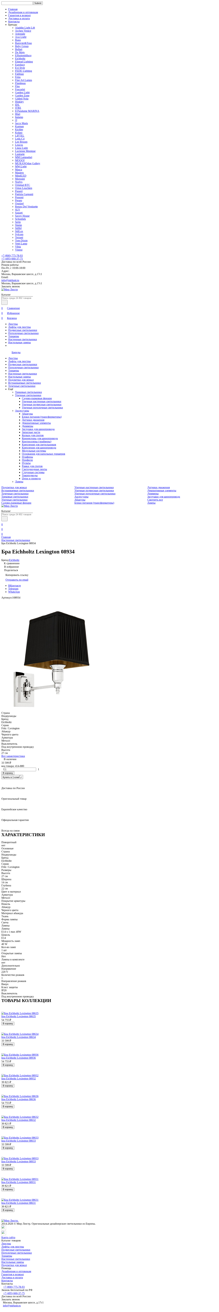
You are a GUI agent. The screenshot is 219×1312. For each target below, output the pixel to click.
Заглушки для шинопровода (38, 429)
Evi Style (20, 67)
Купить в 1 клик (11, 777)
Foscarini (20, 89)
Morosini (20, 178)
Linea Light (21, 148)
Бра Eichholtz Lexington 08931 (18, 1182)
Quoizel (19, 203)
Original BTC (22, 185)
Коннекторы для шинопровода (40, 438)
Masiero (19, 172)
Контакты (14, 21)
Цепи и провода (31, 478)
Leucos (19, 144)
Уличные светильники (28, 395)
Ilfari (17, 114)
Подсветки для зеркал (21, 379)
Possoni (19, 197)
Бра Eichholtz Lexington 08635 (18, 1016)
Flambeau (20, 83)
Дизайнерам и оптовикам (23, 12)
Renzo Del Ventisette (26, 206)
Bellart (18, 49)
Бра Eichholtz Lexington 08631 (18, 1202)
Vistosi (18, 249)
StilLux (19, 231)
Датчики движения (33, 419)
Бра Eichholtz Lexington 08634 (18, 1037)
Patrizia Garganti (24, 194)
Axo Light (20, 36)
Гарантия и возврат (19, 15)
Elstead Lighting (24, 61)
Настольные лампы (19, 342)
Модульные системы (34, 450)
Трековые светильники (28, 392)
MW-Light (21, 166)
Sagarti (19, 212)
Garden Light (22, 92)
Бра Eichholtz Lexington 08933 (18, 1161)
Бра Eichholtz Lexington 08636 (18, 1099)
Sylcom (19, 234)
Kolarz (18, 132)
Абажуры (27, 413)
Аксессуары (22, 410)
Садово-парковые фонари (37, 398)
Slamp (18, 225)
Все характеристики (13, 756)
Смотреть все (155, 499)
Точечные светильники (21, 386)
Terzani (19, 237)
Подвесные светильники (22, 330)
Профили (27, 460)
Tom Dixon (21, 240)
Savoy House (22, 215)
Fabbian (19, 73)
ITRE (18, 107)
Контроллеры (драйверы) (36, 441)
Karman (19, 126)
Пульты (26, 463)
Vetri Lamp (21, 243)
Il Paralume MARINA (27, 110)
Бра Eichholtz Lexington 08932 (18, 1078)
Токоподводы (30, 475)
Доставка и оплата (19, 18)
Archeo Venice (23, 30)
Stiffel (18, 228)
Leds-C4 (19, 138)
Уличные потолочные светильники (42, 407)
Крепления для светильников (39, 444)
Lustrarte (20, 154)
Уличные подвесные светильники (41, 404)
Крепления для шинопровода (39, 447)
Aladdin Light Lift (25, 27)
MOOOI (19, 160)
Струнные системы (33, 472)
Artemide (20, 33)
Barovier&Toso (23, 43)
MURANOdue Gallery (27, 163)
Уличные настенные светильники (41, 401)
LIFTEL (19, 135)
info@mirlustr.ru (10, 280)
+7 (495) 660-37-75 (12, 258)
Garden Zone (22, 95)
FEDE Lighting (23, 70)
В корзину (8, 773)
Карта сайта (8, 1237)
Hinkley (19, 101)
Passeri (19, 191)
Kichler (19, 129)
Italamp (19, 117)
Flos (17, 86)
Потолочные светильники (23, 333)
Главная (12, 9)
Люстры (13, 323)
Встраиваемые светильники (24, 382)
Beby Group (22, 46)
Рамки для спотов (32, 466)
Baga (18, 40)
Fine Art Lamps (23, 80)
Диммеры (27, 426)
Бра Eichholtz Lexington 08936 (18, 1057)
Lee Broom (21, 141)
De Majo (20, 52)
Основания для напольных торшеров (43, 453)
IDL (17, 104)
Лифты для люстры (19, 327)
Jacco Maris (21, 123)
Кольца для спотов (33, 435)
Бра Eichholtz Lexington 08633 (18, 1140)
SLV (17, 209)
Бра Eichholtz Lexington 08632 (18, 1120)
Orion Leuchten (23, 188)
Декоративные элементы (36, 423)
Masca (18, 169)
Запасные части (31, 432)
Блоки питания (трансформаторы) (42, 416)
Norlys (18, 181)
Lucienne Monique (25, 151)
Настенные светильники (22, 339)
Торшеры (13, 336)
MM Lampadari (23, 157)
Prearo (18, 200)
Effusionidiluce (23, 55)
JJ (16, 120)
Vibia (18, 246)
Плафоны (27, 456)
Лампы (19, 481)
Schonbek (20, 218)
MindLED (20, 175)
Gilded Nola (21, 98)
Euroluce (20, 64)
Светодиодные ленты (34, 469)
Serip (18, 222)
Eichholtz (20, 58)
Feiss (18, 77)
